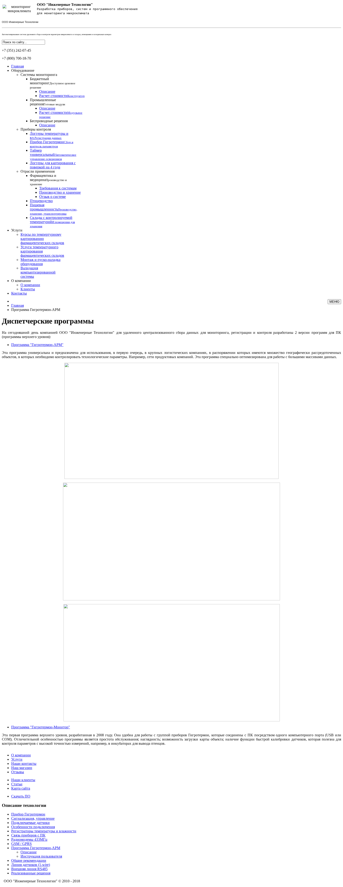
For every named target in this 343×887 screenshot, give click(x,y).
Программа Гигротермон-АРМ (35, 848)
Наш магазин (21, 768)
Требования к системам (58, 188)
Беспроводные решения (49, 121)
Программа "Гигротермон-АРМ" (37, 345)
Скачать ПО (20, 796)
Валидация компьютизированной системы (38, 272)
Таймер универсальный (53, 154)
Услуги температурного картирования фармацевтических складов (42, 251)
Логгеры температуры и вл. (49, 136)
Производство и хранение (60, 192)
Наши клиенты (23, 780)
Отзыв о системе (52, 197)
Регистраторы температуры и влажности (43, 831)
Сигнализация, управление (33, 818)
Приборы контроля (36, 129)
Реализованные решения (30, 873)
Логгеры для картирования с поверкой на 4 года (53, 165)
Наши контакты (23, 764)
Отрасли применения (38, 171)
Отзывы (17, 772)
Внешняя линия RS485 (29, 869)
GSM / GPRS (21, 844)
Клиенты (28, 289)
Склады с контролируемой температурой (52, 222)
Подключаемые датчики (30, 823)
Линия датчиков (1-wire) (30, 865)
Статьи (16, 784)
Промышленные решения (47, 102)
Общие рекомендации (28, 860)
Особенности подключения (33, 827)
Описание (47, 91)
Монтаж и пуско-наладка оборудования (40, 262)
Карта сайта (20, 788)
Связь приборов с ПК (28, 835)
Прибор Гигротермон (51, 144)
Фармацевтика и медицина (48, 180)
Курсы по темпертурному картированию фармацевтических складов (42, 238)
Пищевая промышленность (53, 209)
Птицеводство (41, 201)
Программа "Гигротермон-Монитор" (40, 727)
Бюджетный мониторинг (52, 83)
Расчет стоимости (62, 96)
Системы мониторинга (39, 75)
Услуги (16, 759)
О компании (30, 285)
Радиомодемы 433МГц (29, 839)
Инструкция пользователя (41, 856)
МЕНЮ (334, 301)
